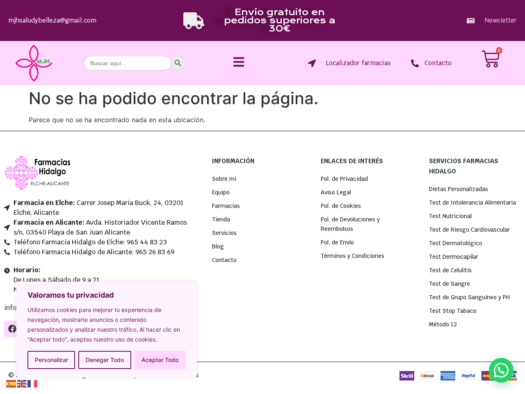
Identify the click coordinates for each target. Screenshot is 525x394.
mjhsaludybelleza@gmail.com (52, 20)
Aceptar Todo (160, 359)
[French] (32, 383)
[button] (501, 370)
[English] (22, 383)
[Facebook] (12, 329)
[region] (106, 330)
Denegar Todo (105, 359)
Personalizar (51, 359)
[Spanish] (11, 383)
